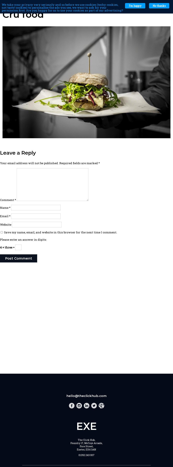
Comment (8, 200)
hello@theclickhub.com (86, 396)
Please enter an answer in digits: (23, 240)
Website (5, 224)
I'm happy (135, 5)
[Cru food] (86, 137)
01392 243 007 (86, 455)
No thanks (159, 5)
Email (5, 216)
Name (5, 208)
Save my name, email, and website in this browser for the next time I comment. (60, 232)
